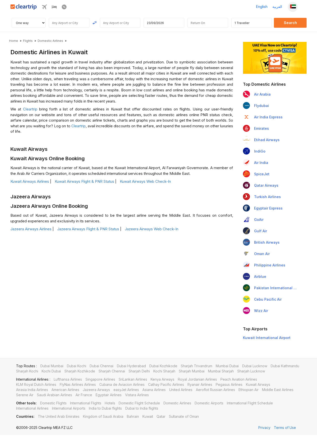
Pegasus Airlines (229, 384)
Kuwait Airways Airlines (29, 181)
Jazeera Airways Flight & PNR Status (88, 229)
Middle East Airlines (277, 390)
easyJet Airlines (126, 390)
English (261, 6)
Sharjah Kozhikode (79, 371)
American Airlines (65, 390)
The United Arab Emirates (58, 416)
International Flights (85, 403)
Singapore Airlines (100, 379)
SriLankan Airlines (133, 379)
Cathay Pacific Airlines (166, 384)
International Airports (68, 408)
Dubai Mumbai (51, 366)
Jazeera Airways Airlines (31, 229)
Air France (84, 395)
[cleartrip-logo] (23, 8)
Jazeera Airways (96, 390)
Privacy (264, 427)
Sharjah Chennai (112, 371)
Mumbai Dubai (227, 366)
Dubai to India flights (141, 408)
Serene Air (24, 395)
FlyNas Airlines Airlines (78, 384)
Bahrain (133, 416)
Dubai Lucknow (254, 366)
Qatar (161, 416)
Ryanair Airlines (199, 384)
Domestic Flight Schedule (139, 403)
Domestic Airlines (177, 403)
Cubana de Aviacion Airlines (122, 384)
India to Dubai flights (105, 408)
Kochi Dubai (51, 371)
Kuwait (147, 416)
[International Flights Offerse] (64, 8)
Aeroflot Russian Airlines (215, 390)
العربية (277, 6)
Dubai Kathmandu (285, 366)
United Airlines (180, 390)
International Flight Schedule (250, 403)
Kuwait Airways (258, 384)
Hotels (110, 403)
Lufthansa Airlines (68, 379)
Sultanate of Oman (184, 416)
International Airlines (32, 408)
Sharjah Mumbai (192, 371)
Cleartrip (30, 109)
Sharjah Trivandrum (196, 366)
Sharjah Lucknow (251, 371)
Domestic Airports (209, 403)
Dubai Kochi (76, 366)
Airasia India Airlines (32, 390)
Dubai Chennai (101, 366)
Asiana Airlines (154, 390)
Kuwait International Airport (267, 338)
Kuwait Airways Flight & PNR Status (84, 181)
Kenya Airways (162, 379)
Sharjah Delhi (139, 371)
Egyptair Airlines (109, 395)
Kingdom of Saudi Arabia (103, 416)
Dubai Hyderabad (131, 366)
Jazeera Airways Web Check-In (151, 229)
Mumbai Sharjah (221, 371)
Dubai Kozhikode (163, 366)
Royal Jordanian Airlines (197, 379)
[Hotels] (54, 8)
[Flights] (44, 8)
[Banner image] (275, 57)
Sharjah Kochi (27, 371)
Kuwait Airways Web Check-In (145, 181)
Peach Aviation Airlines (238, 379)
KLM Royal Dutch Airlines (36, 384)
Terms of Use (285, 427)
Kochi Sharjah (164, 371)
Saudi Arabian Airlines (54, 395)
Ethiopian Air (248, 390)
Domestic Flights (53, 403)
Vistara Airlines (137, 395)
